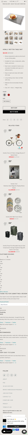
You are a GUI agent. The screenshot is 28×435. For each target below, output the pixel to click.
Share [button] (1, 322)
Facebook (7, 322)
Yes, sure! (16, 426)
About (5, 379)
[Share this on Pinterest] (14, 120)
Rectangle (7, 101)
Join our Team (7, 393)
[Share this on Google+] (17, 120)
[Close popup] (24, 419)
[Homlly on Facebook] (8, 375)
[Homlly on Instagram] (12, 375)
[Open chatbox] (24, 432)
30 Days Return (8, 386)
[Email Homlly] (15, 375)
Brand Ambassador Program (12, 389)
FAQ (4, 382)
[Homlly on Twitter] (4, 375)
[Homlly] (14, 1)
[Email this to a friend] (21, 120)
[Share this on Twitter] (7, 120)
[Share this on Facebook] (10, 120)
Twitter (14, 322)
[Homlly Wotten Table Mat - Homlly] (14, 19)
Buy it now (14, 112)
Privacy (5, 403)
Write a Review (4, 291)
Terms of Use (7, 407)
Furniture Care (8, 400)
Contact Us (7, 396)
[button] (13, 324)
